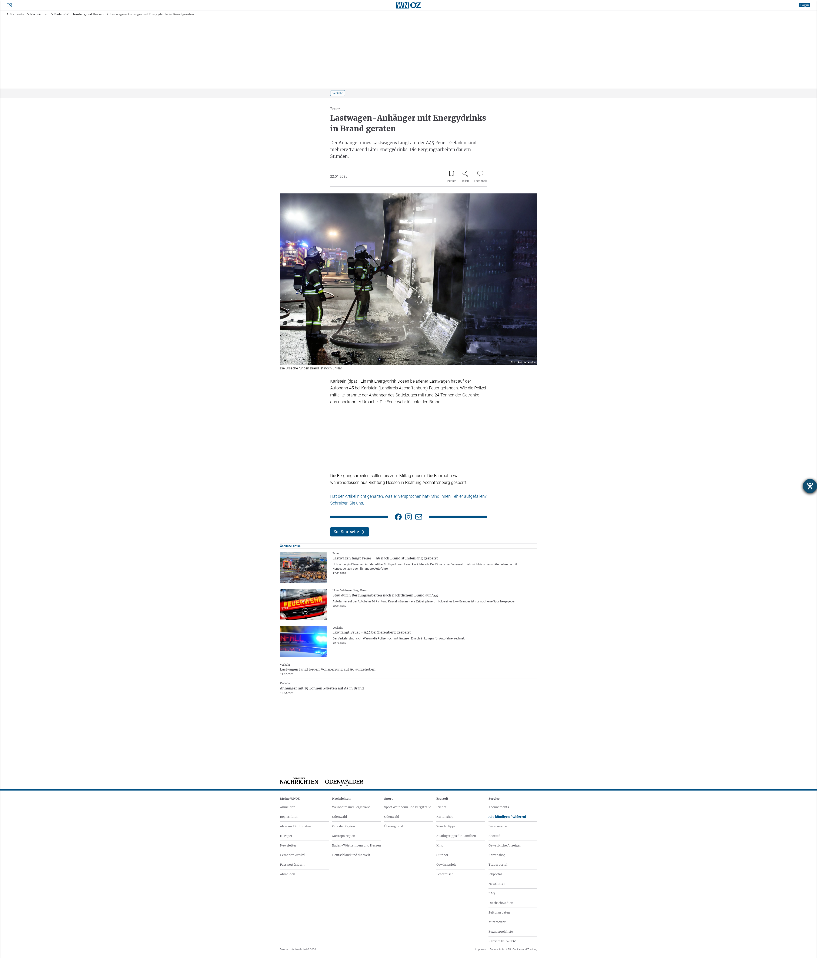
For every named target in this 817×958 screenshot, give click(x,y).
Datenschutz (497, 949)
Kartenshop (444, 817)
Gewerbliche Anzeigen (504, 845)
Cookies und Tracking (525, 949)
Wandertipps (446, 826)
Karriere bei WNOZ (502, 941)
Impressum (481, 949)
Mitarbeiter (497, 922)
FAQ (491, 893)
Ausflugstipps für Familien (456, 836)
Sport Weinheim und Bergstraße (407, 807)
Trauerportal (497, 864)
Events (441, 807)
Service (494, 799)
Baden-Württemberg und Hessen (356, 845)
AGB (508, 949)
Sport (388, 799)
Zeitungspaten (499, 912)
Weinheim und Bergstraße (351, 807)
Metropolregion (343, 836)
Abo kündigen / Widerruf (507, 817)
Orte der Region (343, 826)
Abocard (494, 836)
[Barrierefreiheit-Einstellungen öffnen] (810, 486)
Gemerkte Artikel (292, 855)
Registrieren (289, 817)
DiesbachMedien (500, 903)
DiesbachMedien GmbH (298, 949)
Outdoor (442, 855)
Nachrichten (341, 799)
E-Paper (286, 836)
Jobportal (495, 874)
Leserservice (497, 826)
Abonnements (498, 807)
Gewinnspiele (446, 864)
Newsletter (288, 845)
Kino (439, 845)
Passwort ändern (292, 864)
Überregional (393, 826)
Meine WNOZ (290, 799)
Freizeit (442, 799)
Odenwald (339, 817)
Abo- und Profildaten (295, 826)
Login (804, 5)
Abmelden (287, 874)
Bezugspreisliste (500, 932)
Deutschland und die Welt (351, 855)
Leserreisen (445, 874)
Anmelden (287, 807)
